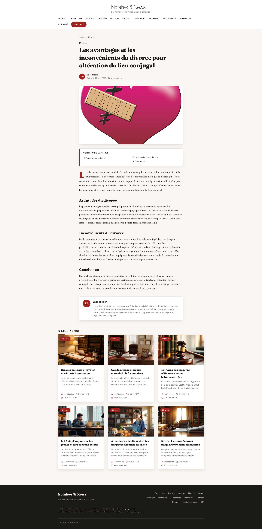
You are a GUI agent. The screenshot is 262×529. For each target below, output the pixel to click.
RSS (202, 502)
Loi (81, 19)
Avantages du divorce (96, 158)
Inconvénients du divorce (146, 157)
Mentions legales (189, 502)
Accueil (62, 19)
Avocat (126, 19)
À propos (63, 24)
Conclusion (140, 161)
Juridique (139, 19)
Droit (73, 19)
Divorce (90, 19)
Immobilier (185, 19)
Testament (154, 19)
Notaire (114, 19)
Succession (169, 19)
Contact (79, 24)
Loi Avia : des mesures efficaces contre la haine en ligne (175, 373)
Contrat (102, 19)
